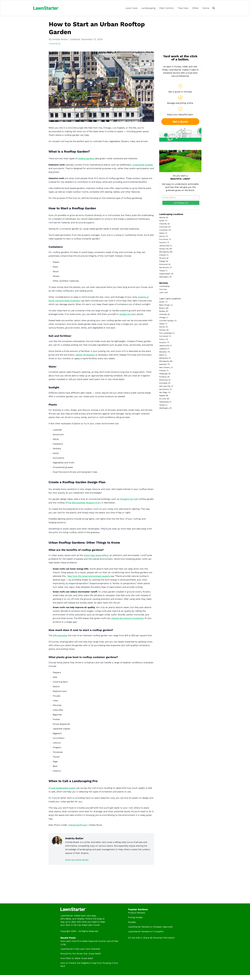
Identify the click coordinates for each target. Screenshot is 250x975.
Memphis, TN (164, 352)
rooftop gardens (86, 158)
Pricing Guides (135, 917)
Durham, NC (164, 330)
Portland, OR (164, 377)
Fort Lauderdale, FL (167, 333)
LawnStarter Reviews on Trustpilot (146, 931)
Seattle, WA (163, 396)
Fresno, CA (163, 339)
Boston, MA (163, 308)
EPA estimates (60, 635)
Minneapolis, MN (165, 252)
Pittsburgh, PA (164, 374)
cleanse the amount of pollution (127, 618)
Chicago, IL (163, 317)
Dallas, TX (163, 233)
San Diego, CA (164, 392)
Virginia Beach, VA (166, 274)
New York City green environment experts (88, 576)
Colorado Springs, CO (168, 321)
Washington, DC (165, 277)
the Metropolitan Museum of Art (84, 502)
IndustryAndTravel (77, 825)
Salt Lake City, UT (166, 386)
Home (205, 8)
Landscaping (148, 8)
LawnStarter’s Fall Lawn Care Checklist (80, 949)
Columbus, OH (165, 230)
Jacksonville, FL (165, 246)
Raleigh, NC (163, 261)
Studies (132, 922)
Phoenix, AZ (163, 258)
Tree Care (183, 8)
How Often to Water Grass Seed (76, 958)
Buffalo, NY (163, 311)
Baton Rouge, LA (166, 305)
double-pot (125, 314)
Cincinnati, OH (165, 227)
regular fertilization (85, 355)
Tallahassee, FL (165, 402)
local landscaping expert (63, 788)
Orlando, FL (164, 255)
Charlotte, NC (164, 224)
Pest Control (166, 8)
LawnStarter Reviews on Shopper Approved (150, 927)
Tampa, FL (163, 271)
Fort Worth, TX (165, 239)
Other (195, 8)
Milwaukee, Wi (165, 358)
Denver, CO (163, 236)
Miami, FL (163, 355)
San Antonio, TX (165, 267)
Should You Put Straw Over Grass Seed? (80, 953)
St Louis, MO (164, 399)
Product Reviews (136, 912)
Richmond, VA (164, 264)
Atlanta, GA (163, 217)
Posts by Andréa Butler (77, 860)
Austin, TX (163, 221)
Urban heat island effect (96, 555)
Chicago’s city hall (129, 499)
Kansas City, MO (165, 249)
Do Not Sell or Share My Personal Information (151, 937)
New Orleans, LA (166, 367)
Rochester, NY (164, 383)
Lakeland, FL (164, 349)
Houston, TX (164, 242)
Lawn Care (131, 8)
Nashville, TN (164, 364)
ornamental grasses (142, 164)
